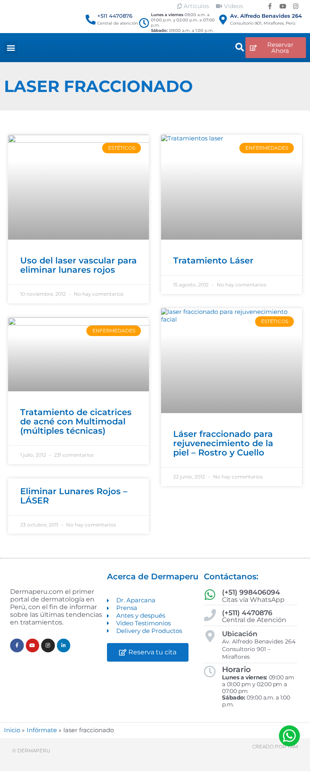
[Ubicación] (210, 636)
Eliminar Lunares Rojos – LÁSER (74, 495)
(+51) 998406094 (251, 592)
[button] (10, 47)
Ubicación (240, 634)
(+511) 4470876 (247, 613)
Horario (236, 669)
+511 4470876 (114, 16)
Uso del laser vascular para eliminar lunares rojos (78, 265)
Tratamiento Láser (213, 260)
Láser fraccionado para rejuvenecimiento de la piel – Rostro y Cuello (223, 443)
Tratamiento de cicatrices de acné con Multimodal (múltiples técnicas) (76, 421)
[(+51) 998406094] (210, 595)
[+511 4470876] (91, 20)
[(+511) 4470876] (210, 615)
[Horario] (210, 672)
